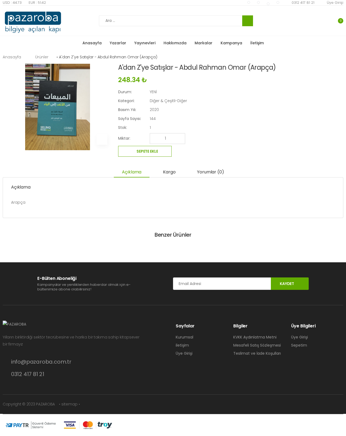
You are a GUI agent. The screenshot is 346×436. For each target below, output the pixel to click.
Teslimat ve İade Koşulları (257, 353)
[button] (337, 21)
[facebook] (258, 2)
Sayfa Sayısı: (129, 118)
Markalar (203, 43)
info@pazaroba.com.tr (41, 361)
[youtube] (248, 2)
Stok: (122, 127)
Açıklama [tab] (131, 172)
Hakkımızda (175, 43)
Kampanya (231, 43)
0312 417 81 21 (303, 2)
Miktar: (124, 138)
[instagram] (278, 2)
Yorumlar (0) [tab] (210, 172)
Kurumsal (184, 337)
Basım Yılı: (127, 109)
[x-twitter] (268, 3)
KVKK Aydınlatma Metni (255, 337)
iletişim (182, 345)
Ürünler (41, 57)
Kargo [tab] (169, 172)
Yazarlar (118, 43)
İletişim (257, 43)
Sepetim (299, 345)
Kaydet (287, 283)
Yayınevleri (144, 43)
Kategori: (126, 100)
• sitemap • (69, 404)
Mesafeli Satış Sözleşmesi (257, 345)
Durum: (125, 92)
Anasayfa (92, 43)
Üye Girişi (335, 2)
